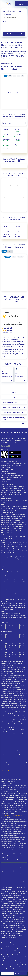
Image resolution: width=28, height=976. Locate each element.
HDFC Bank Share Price (7, 543)
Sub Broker (7, 581)
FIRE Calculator (11, 533)
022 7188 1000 (4, 481)
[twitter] (4, 447)
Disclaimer (14, 605)
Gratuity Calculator (20, 524)
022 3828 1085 (4, 471)
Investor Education (6, 607)
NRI (15, 581)
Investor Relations (6, 605)
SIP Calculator (4, 514)
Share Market (4, 500)
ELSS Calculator (14, 526)
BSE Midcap (4, 508)
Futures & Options (6, 579)
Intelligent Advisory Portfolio (13, 488)
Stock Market (12, 577)
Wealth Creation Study (7, 609)
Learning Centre (15, 557)
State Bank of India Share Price (9, 545)
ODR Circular (22, 615)
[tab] (6, 76)
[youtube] (7, 447)
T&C (22, 28)
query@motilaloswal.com (8, 469)
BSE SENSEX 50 (15, 510)
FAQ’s (9, 571)
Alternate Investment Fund (12, 490)
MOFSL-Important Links (20, 603)
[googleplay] (15, 456)
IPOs (13, 579)
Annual (4, 251)
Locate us (14, 571)
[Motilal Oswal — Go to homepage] (7, 3)
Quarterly (10, 251)
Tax (2, 599)
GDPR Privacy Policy (16, 613)
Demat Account (21, 577)
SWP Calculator (11, 522)
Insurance (3, 496)
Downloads (4, 615)
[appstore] (15, 452)
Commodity (20, 581)
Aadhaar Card (13, 599)
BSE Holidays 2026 (16, 589)
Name (4, 21)
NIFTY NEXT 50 (12, 508)
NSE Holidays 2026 (5, 589)
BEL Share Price (12, 553)
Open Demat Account (13, 34)
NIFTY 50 (3, 506)
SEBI (7, 603)
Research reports (5, 557)
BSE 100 (8, 510)
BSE (2, 603)
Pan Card (6, 599)
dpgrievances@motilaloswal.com (9, 770)
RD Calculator (21, 514)
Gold (12, 581)
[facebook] (2, 447)
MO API (22, 537)
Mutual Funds (14, 486)
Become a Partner (6, 563)
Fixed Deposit (17, 492)
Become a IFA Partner (11, 565)
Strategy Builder (8, 539)
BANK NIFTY (16, 506)
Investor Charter (5, 613)
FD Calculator (13, 514)
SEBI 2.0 (16, 615)
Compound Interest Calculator (9, 516)
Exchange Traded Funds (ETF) (13, 494)
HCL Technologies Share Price (19, 549)
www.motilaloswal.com (11, 965)
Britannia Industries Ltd (7, 551)
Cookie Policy (21, 605)
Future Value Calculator (7, 524)
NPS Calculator (11, 531)
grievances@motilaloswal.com (13, 768)
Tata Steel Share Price (20, 543)
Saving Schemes (22, 599)
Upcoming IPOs (5, 486)
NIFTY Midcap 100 (21, 508)
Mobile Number (7, 15)
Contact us (4, 571)
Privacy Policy (4, 617)
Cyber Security (13, 617)
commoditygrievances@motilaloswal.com (11, 815)
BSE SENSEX (9, 506)
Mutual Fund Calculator (13, 520)
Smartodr (10, 615)
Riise (2, 539)
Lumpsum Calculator (13, 518)
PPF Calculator (5, 526)
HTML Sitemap (22, 617)
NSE (4, 603)
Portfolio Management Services (9, 583)
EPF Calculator (20, 522)
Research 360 (4, 537)
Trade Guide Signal (14, 537)
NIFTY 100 (3, 510)
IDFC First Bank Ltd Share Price (16, 547)
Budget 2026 (4, 577)
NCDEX (11, 603)
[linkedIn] (9, 447)
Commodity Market (14, 500)
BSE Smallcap (23, 506)
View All (22, 423)
